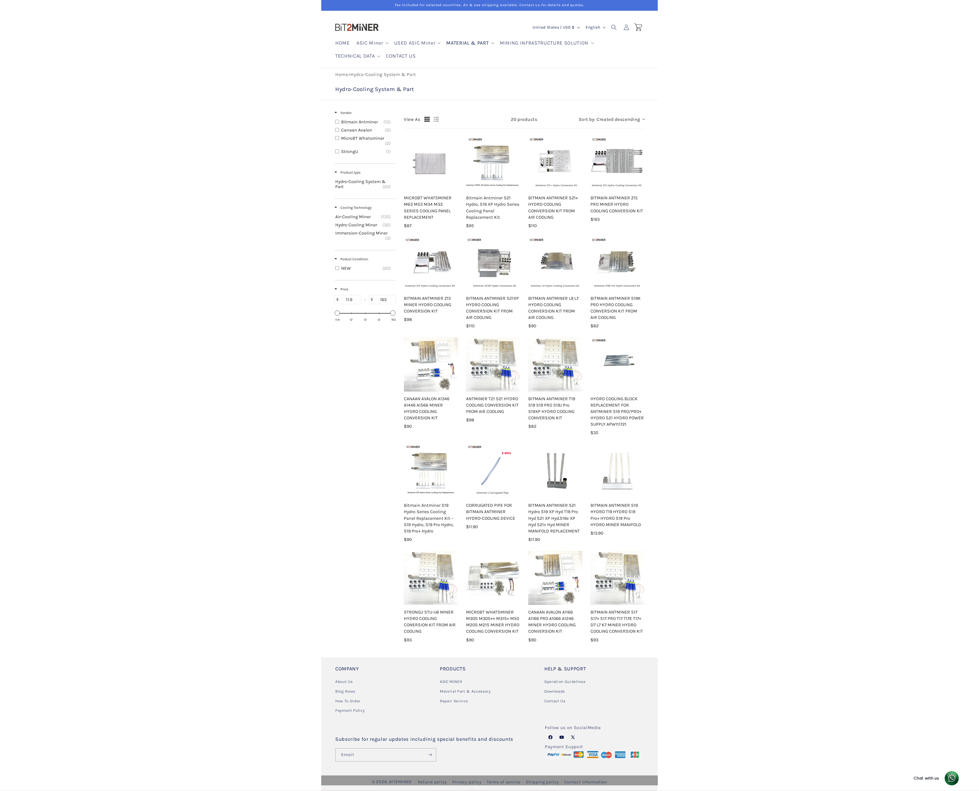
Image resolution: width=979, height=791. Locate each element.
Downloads (554, 691)
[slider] (337, 313)
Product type (350, 172)
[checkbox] (364, 121)
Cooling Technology (356, 207)
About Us (344, 681)
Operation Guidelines (564, 681)
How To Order (347, 701)
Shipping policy (542, 782)
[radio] (427, 119)
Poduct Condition (354, 259)
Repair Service (454, 701)
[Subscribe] (430, 754)
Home (341, 74)
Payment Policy (350, 710)
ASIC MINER (451, 681)
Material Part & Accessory (465, 691)
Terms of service (504, 782)
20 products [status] (524, 119)
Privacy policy (467, 782)
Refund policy (432, 782)
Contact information (585, 782)
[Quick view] (453, 185)
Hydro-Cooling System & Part (383, 74)
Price (344, 289)
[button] (372, 43)
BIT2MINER (400, 781)
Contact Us (554, 701)
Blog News (345, 691)
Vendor (346, 113)
